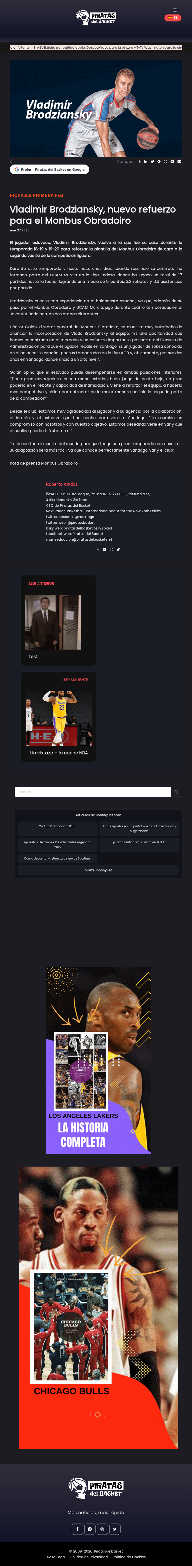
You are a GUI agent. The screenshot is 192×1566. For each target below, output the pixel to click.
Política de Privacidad (89, 1557)
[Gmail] (159, 161)
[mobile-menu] (180, 10)
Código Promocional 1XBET (58, 826)
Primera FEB (47, 195)
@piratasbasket (81, 522)
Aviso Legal (56, 1557)
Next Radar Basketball (64, 511)
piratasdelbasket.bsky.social (88, 528)
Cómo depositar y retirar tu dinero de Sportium (57, 859)
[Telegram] (172, 161)
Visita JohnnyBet (98, 870)
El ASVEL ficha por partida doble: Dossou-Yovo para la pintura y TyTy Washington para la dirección (89, 47)
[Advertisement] (57, 917)
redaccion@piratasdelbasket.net (83, 539)
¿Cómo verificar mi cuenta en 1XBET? (139, 842)
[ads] (98, 1060)
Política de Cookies (129, 1557)
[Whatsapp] (165, 161)
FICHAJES (21, 195)
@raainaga (84, 516)
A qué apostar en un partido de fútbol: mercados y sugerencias (139, 828)
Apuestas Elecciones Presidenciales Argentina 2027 (58, 844)
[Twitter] (152, 161)
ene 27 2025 (20, 230)
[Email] (179, 161)
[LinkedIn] (145, 161)
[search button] (176, 792)
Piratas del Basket (88, 533)
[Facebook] (140, 161)
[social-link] (77, 1529)
